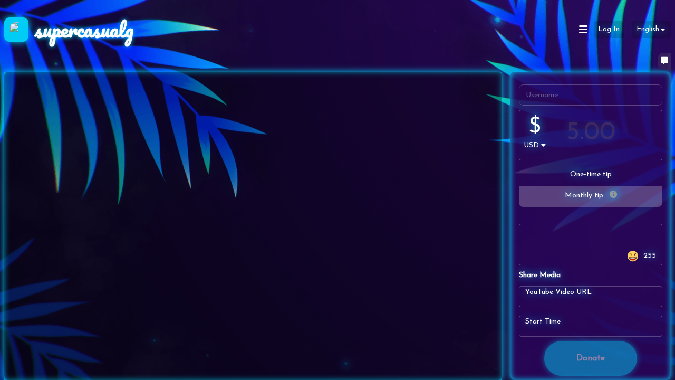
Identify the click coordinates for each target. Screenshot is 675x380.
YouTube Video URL (558, 292)
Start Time (543, 321)
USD (531, 145)
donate (590, 358)
